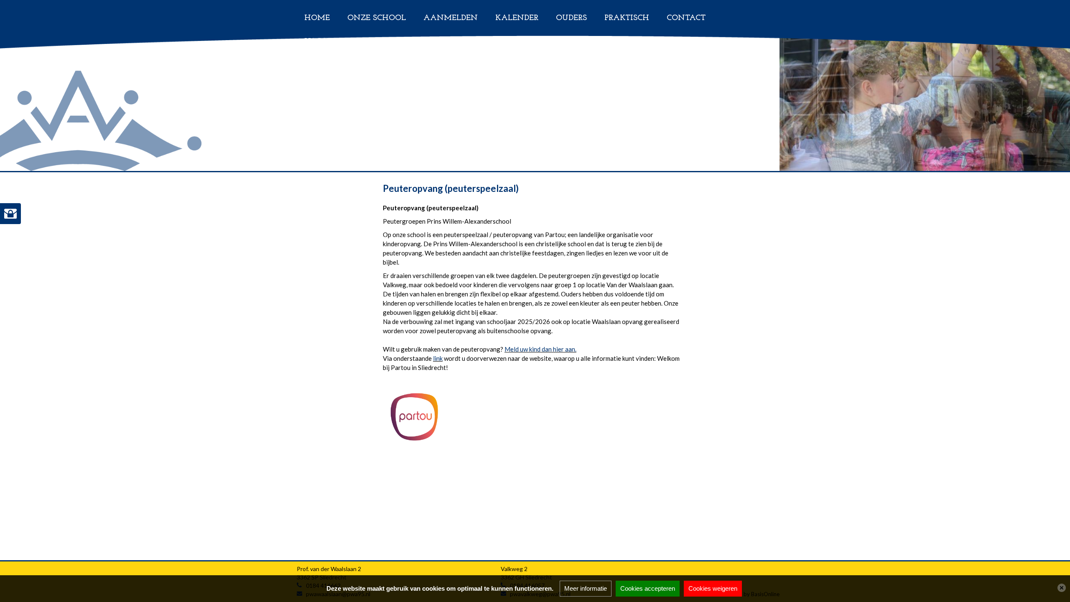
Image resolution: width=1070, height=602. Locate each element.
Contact (686, 18)
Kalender (516, 18)
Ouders (571, 18)
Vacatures (328, 42)
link (438, 358)
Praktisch (626, 18)
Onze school (376, 18)
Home (317, 18)
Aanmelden (450, 18)
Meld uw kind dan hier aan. (540, 349)
